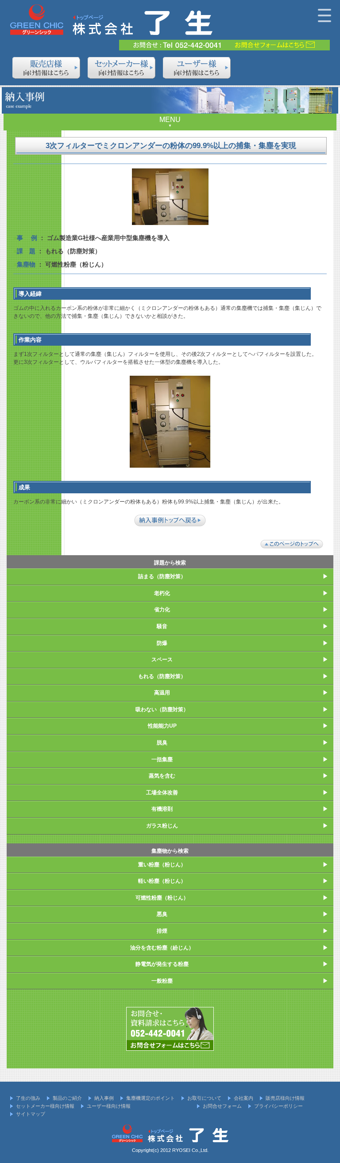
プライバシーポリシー (278, 1106)
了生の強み (28, 1098)
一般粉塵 (162, 981)
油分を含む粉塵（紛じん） (162, 948)
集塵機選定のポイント (150, 1098)
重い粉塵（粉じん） (162, 865)
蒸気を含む (162, 776)
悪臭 (162, 914)
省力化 (162, 609)
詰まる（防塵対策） (162, 576)
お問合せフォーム (222, 1106)
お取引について (204, 1098)
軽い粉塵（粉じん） (162, 881)
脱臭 (162, 743)
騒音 (162, 626)
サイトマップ (30, 1114)
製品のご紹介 (67, 1098)
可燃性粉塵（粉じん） (162, 898)
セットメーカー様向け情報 (45, 1106)
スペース (162, 659)
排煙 (162, 931)
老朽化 (162, 593)
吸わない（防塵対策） (162, 709)
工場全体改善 (162, 792)
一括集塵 (162, 759)
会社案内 (243, 1098)
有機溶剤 (162, 809)
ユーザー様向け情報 (109, 1106)
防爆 (162, 643)
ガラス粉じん (162, 826)
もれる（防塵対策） (162, 676)
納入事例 (104, 1098)
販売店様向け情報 (285, 1098)
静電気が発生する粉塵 (162, 964)
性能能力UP (162, 726)
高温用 (162, 693)
